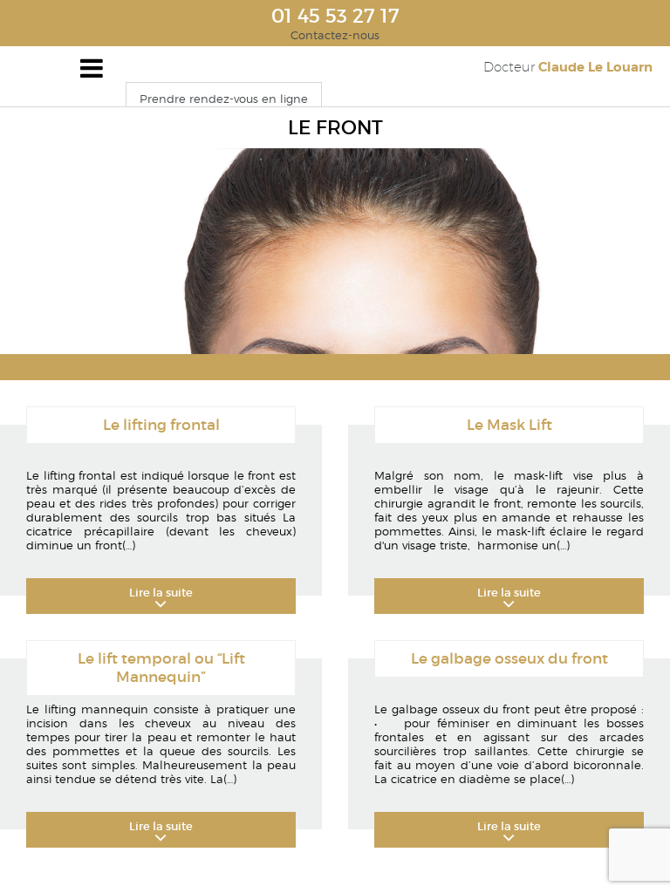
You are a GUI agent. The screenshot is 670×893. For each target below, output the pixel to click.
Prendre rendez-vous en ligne (224, 99)
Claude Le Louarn (568, 67)
